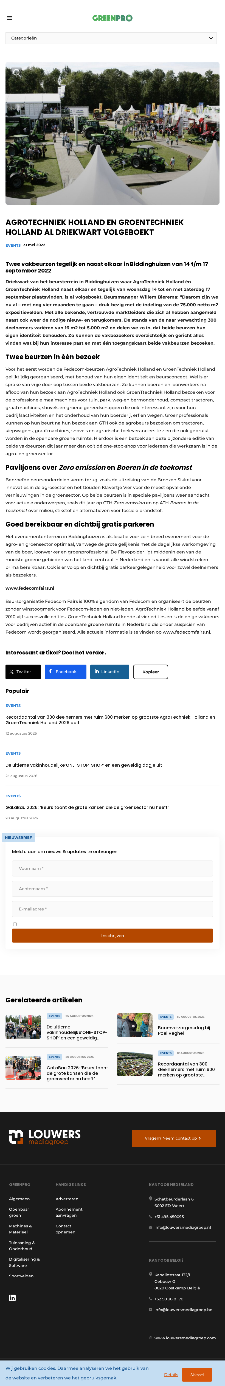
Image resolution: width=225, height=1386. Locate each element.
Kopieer (150, 671)
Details (171, 1374)
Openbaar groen (19, 1212)
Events (13, 245)
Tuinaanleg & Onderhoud (22, 1245)
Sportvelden (21, 1275)
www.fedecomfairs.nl (186, 632)
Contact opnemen (65, 1229)
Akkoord (197, 1375)
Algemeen (19, 1198)
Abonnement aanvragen (69, 1212)
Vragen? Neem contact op (171, 1138)
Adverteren (67, 1198)
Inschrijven (112, 935)
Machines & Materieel (20, 1229)
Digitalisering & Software (24, 1262)
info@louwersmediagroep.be (183, 1309)
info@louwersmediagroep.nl (182, 1227)
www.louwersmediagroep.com (185, 1338)
